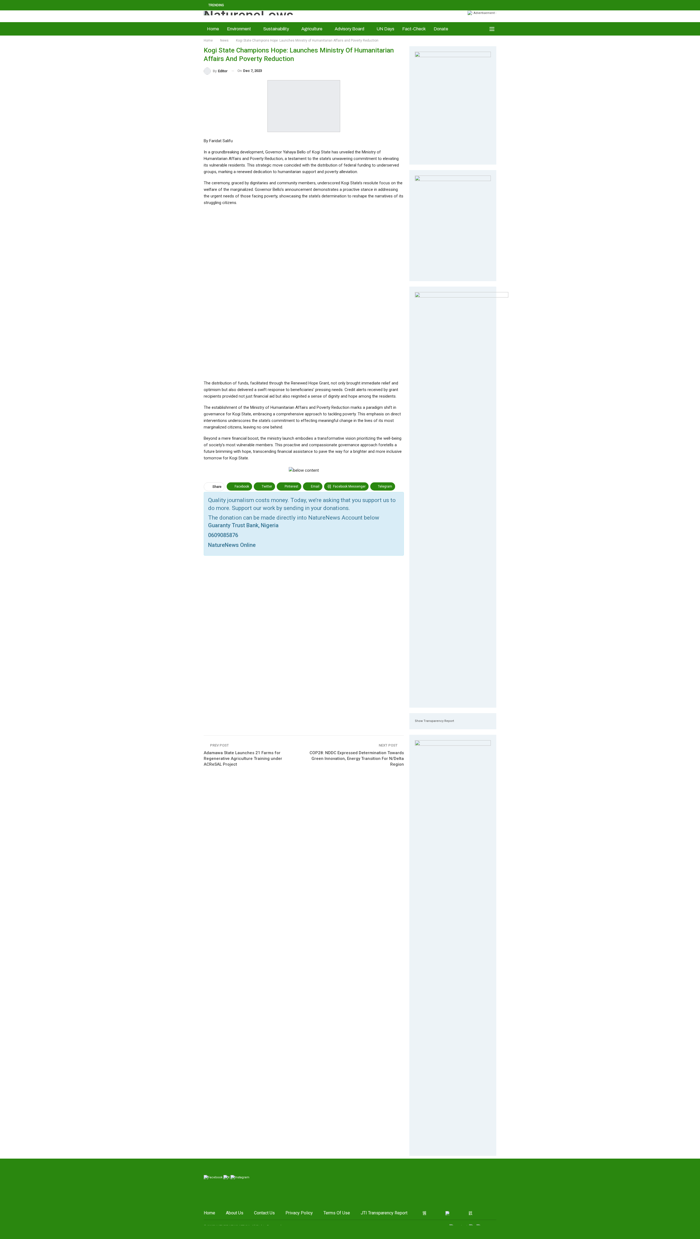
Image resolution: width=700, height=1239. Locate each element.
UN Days (385, 29)
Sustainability (276, 29)
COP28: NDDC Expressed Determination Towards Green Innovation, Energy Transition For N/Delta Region (357, 758)
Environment (239, 29)
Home (213, 29)
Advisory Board (349, 29)
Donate (441, 29)
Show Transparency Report (434, 721)
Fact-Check (414, 29)
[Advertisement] (304, 293)
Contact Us (264, 1212)
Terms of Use (336, 1212)
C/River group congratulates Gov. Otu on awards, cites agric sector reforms (303, 5)
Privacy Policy (299, 1212)
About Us (234, 1212)
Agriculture (311, 29)
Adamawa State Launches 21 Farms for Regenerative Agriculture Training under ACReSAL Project (243, 758)
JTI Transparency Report (384, 1212)
